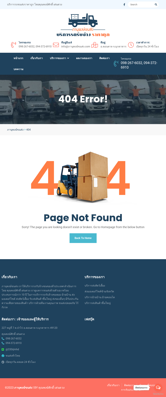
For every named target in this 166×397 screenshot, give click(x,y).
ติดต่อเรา (104, 58)
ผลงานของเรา (84, 58)
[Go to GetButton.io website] (158, 394)
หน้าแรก (18, 58)
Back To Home (83, 238)
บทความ (19, 69)
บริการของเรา (58, 58)
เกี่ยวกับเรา (36, 58)
